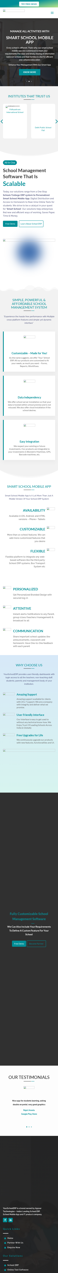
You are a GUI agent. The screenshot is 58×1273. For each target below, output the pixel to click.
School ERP (13, 1265)
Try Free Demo (29, 4)
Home (10, 1238)
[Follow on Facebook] (5, 1220)
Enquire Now (13, 1247)
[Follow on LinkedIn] (10, 1220)
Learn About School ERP (31, 223)
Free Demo (10, 223)
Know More (29, 72)
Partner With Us (15, 1243)
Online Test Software (17, 1270)
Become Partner (36, 943)
